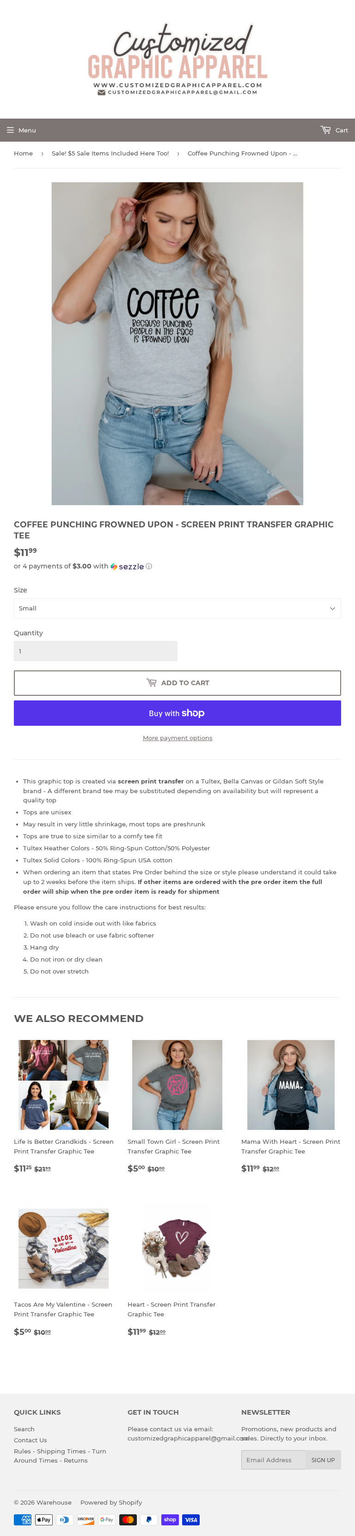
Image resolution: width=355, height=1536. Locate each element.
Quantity (28, 633)
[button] (177, 566)
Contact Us (30, 1440)
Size (20, 590)
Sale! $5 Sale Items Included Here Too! (110, 153)
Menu (27, 130)
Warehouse (54, 1502)
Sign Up (323, 1460)
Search (24, 1429)
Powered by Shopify (111, 1502)
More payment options (178, 737)
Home (23, 153)
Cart (341, 130)
